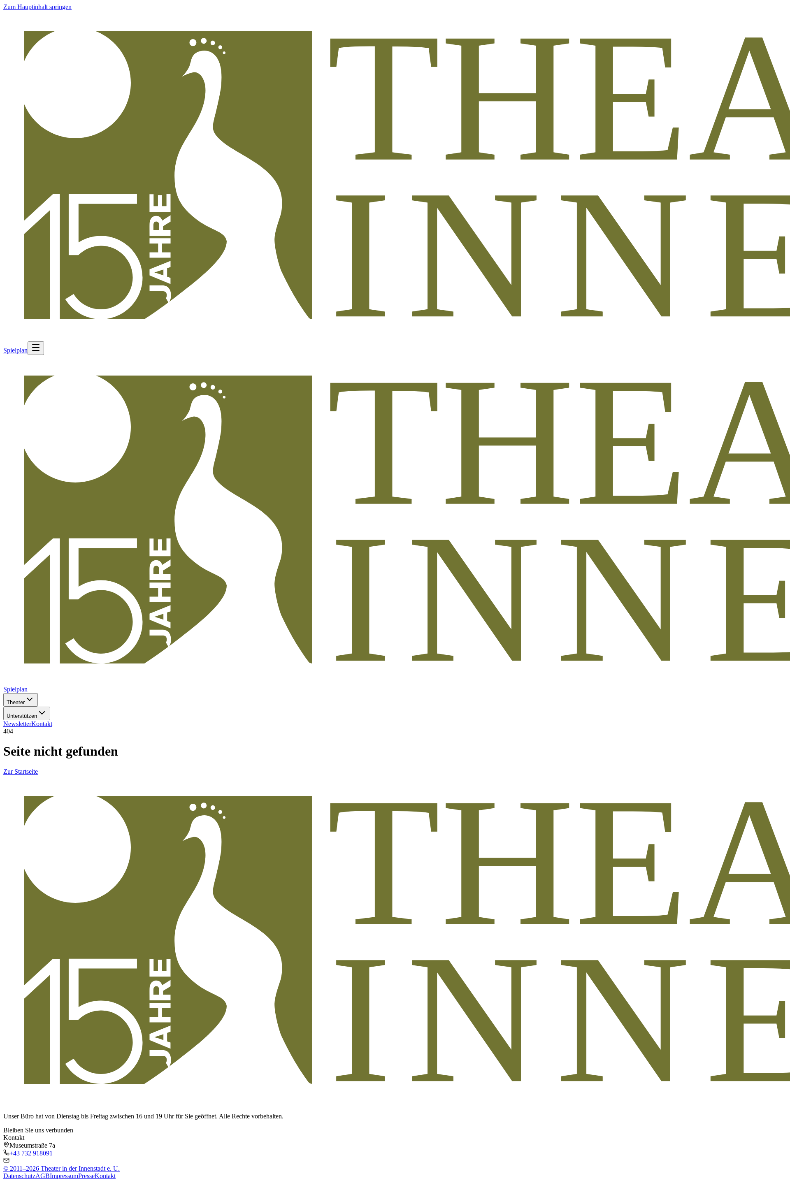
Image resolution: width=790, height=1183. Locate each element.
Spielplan (15, 350)
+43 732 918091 (31, 1153)
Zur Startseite (20, 771)
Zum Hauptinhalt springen (37, 6)
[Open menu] (36, 348)
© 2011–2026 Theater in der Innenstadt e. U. (61, 1168)
